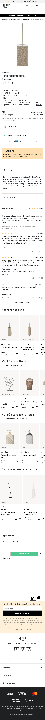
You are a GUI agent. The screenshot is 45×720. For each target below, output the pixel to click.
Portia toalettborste (37, 20)
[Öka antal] (9, 554)
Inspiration (7, 675)
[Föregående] (4, 45)
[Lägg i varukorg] (17, 354)
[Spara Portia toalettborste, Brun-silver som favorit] (41, 554)
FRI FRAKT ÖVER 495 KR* (24, 1)
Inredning (5, 20)
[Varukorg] (37, 5)
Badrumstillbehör (14, 20)
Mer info (39, 141)
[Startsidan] (6, 6)
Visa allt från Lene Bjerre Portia (13, 419)
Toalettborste (25, 20)
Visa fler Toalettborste (11, 542)
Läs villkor (29, 629)
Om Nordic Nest (9, 683)
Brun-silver (6, 559)
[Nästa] (41, 45)
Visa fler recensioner (22, 302)
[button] (7, 83)
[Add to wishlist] (13, 354)
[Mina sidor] (27, 5)
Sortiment (6, 667)
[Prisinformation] (10, 112)
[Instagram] (22, 649)
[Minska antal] (3, 554)
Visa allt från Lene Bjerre (11, 365)
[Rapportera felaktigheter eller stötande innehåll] (42, 251)
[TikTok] (29, 649)
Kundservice (7, 660)
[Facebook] (16, 649)
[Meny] (42, 5)
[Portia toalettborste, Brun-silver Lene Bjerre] (22, 45)
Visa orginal (20, 298)
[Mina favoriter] (32, 5)
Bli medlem (39, 104)
